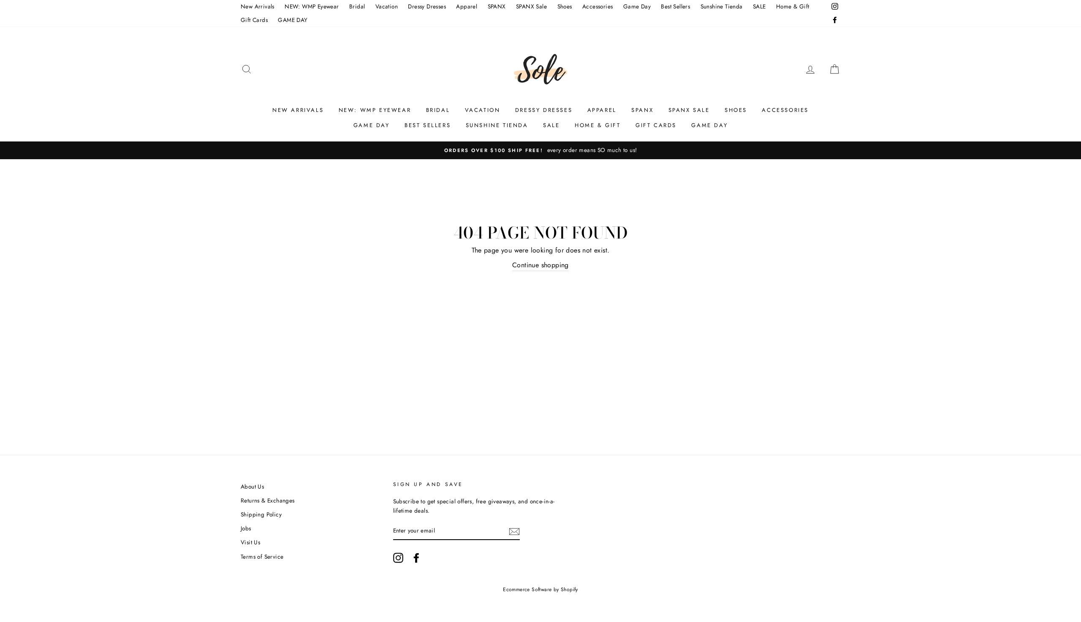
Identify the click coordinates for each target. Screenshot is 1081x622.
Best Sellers (675, 6)
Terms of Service (262, 556)
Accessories (597, 6)
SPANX (497, 6)
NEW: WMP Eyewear (312, 6)
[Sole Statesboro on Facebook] (416, 558)
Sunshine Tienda (722, 6)
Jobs (246, 528)
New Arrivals (257, 6)
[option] (540, 150)
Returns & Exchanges (268, 500)
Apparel (466, 6)
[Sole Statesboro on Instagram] (398, 558)
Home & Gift (792, 6)
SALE (759, 6)
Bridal (357, 6)
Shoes (564, 6)
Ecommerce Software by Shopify (540, 589)
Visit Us (250, 542)
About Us (252, 486)
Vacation (386, 6)
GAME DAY (292, 20)
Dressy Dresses (427, 6)
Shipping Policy (261, 514)
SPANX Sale (531, 6)
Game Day (637, 6)
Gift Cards (254, 20)
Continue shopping (540, 265)
